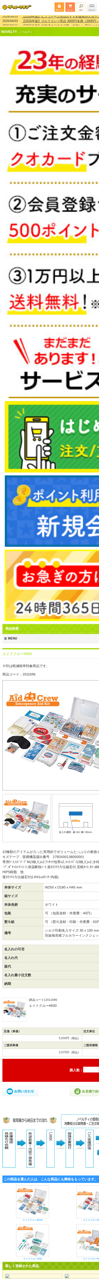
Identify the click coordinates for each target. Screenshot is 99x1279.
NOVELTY (9, 28)
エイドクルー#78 (32, 1255)
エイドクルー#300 (33, 1217)
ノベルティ (25, 28)
